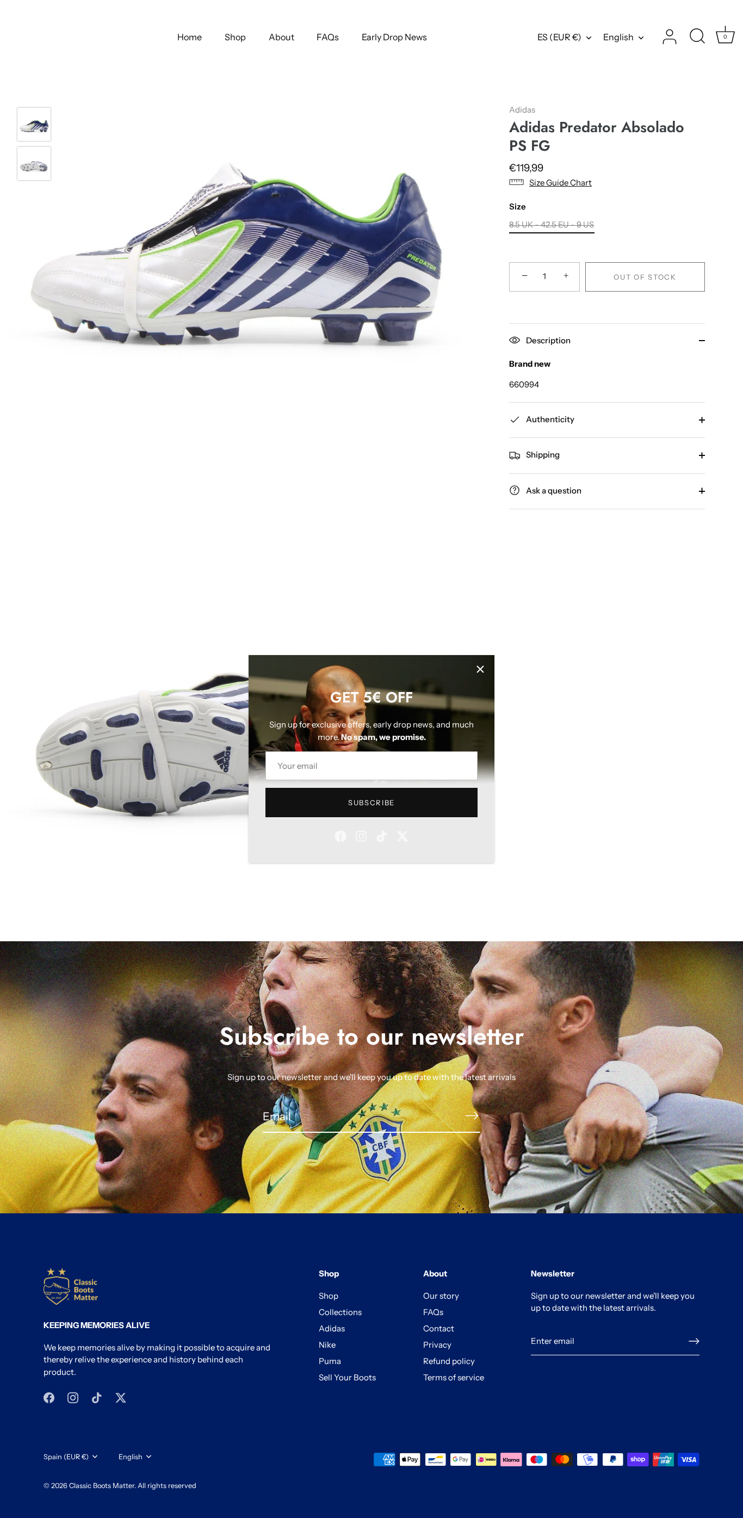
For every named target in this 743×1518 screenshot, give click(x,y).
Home (189, 37)
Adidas (522, 109)
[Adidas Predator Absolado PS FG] (34, 124)
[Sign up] (694, 1341)
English (618, 37)
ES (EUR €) (559, 37)
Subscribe (371, 802)
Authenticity (549, 419)
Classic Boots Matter (101, 1486)
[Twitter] (402, 835)
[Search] (697, 37)
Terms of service (453, 1377)
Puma (330, 1361)
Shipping (542, 454)
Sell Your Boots (347, 1377)
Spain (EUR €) (66, 1457)
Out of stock (645, 276)
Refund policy (449, 1361)
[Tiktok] (381, 835)
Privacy (437, 1345)
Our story (441, 1296)
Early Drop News (394, 37)
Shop (235, 37)
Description (547, 340)
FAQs (328, 37)
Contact (438, 1328)
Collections (340, 1312)
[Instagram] (361, 835)
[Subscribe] (472, 1115)
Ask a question (552, 490)
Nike (327, 1345)
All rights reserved (167, 1486)
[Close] (480, 669)
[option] (34, 126)
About (281, 37)
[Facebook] (340, 835)
